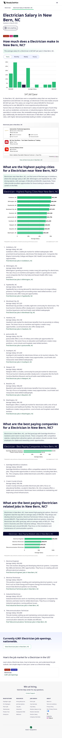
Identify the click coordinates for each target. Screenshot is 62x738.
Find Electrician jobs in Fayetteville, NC (19, 296)
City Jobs (18, 706)
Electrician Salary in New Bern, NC (22, 8)
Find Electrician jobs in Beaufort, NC (18, 395)
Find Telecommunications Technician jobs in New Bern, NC (26, 622)
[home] (10, 3)
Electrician (8, 8)
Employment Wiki (20, 711)
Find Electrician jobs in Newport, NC (18, 378)
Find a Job (32, 701)
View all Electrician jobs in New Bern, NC (31, 160)
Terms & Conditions (52, 704)
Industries (19, 709)
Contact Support (30, 693)
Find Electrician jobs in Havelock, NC (18, 329)
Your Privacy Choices (52, 709)
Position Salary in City (35, 709)
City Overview (33, 704)
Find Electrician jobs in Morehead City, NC (20, 312)
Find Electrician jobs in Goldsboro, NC (19, 261)
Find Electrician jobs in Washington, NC (19, 414)
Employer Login (7, 701)
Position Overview (34, 711)
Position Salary (33, 714)
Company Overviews (35, 717)
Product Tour (6, 711)
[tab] (8, 56)
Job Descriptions (20, 704)
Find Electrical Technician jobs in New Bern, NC (22, 589)
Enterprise (5, 714)
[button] (57, 3)
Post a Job (5, 706)
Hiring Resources (20, 701)
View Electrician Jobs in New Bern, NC (17, 647)
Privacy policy (50, 706)
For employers (6, 704)
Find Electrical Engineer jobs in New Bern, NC (21, 572)
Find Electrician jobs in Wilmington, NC (19, 279)
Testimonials (6, 709)
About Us (49, 701)
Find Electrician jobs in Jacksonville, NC (19, 345)
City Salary (32, 706)
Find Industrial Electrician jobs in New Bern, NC (22, 605)
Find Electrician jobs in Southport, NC (19, 362)
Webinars (18, 714)
